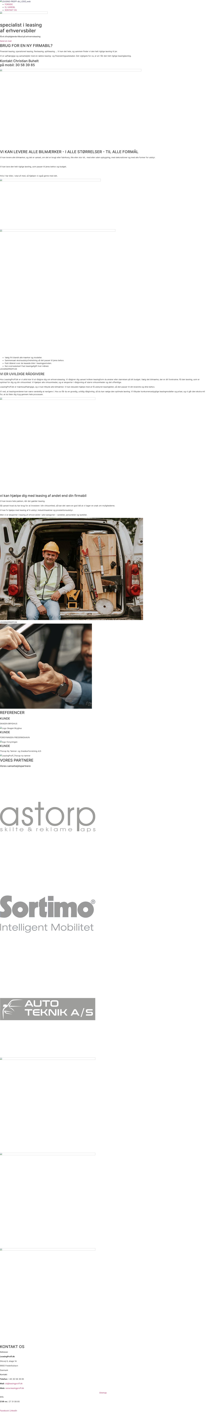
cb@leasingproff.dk (14, 1383)
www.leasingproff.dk (14, 1388)
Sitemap (103, 1393)
